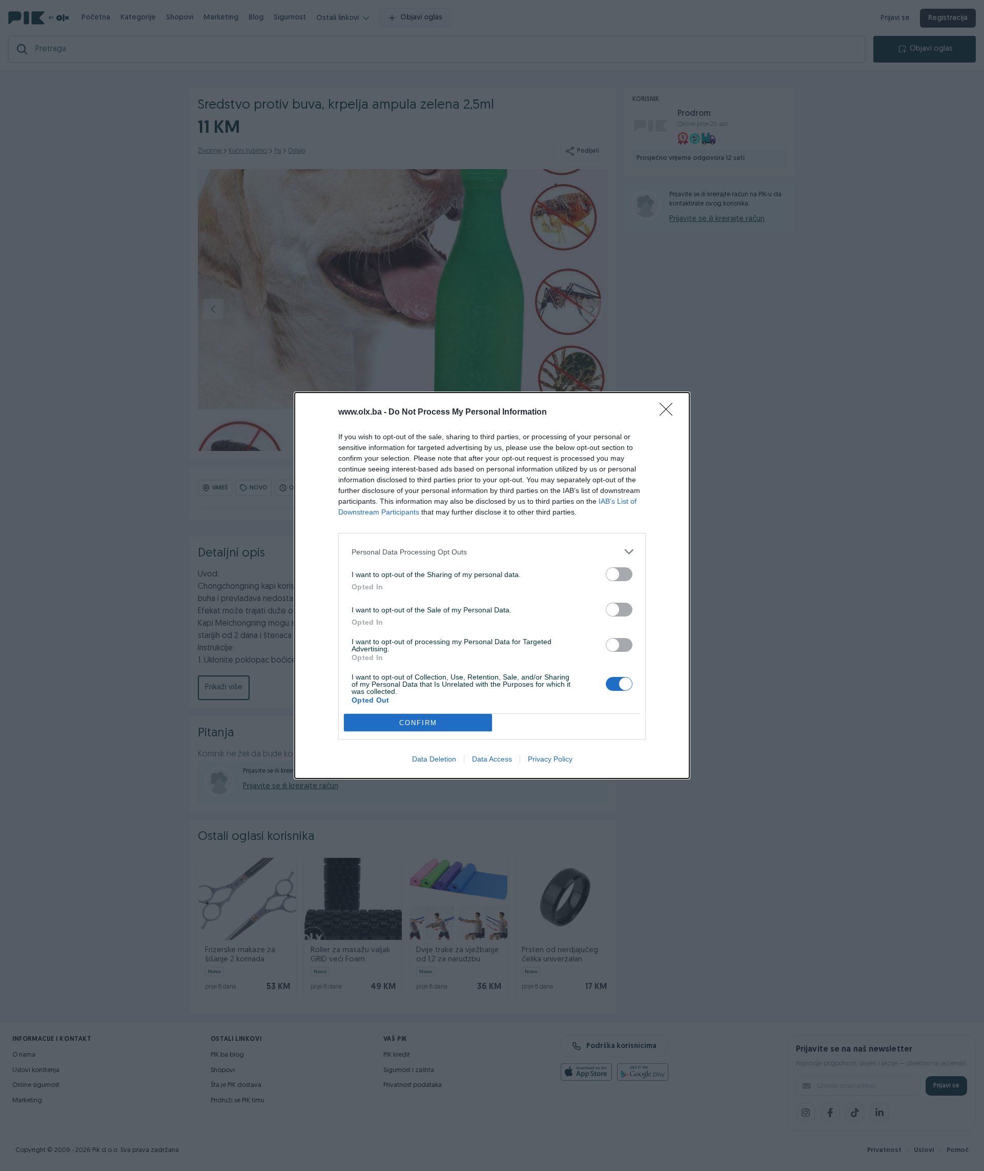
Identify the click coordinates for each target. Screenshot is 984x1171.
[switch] (619, 574)
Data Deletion (434, 759)
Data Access (492, 759)
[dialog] (492, 585)
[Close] (669, 412)
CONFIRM (418, 723)
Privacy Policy (550, 759)
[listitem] (492, 551)
